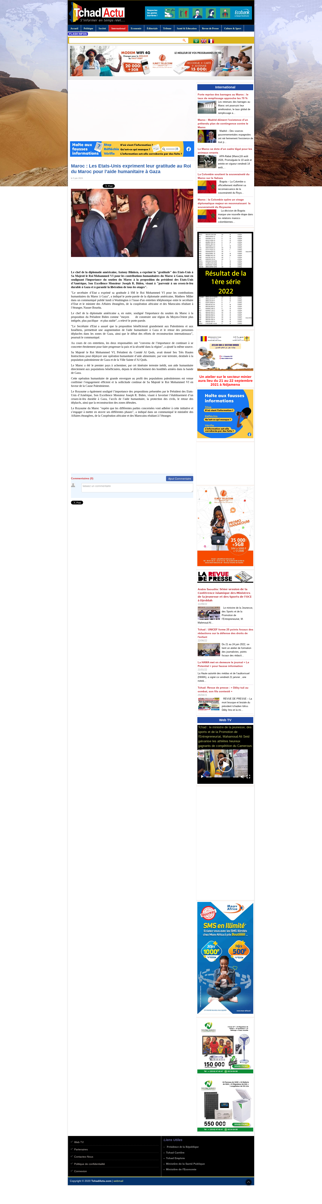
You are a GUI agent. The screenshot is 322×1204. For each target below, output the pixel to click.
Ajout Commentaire (179, 478)
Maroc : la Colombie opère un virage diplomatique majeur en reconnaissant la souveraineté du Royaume (224, 203)
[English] (204, 41)
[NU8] (226, 1133)
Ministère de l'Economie (181, 1169)
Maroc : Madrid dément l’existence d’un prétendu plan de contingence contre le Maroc (223, 123)
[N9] (226, 1075)
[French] (212, 41)
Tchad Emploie (175, 1158)
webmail (118, 1180)
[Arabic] (197, 41)
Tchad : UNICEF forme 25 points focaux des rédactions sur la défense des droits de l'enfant (225, 633)
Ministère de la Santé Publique (185, 1163)
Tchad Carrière (175, 1152)
